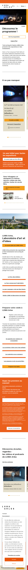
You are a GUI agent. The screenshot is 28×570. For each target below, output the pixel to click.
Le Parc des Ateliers (14, 277)
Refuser (14, 563)
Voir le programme (14, 36)
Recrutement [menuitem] (6, 516)
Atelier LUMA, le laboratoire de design (14, 295)
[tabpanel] (14, 196)
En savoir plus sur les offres (12, 159)
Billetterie (20, 567)
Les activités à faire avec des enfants (14, 347)
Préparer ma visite (14, 366)
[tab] (8, 137)
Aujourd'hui (14, 41)
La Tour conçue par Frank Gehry (14, 283)
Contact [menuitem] (4, 513)
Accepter (14, 559)
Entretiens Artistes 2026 (10, 488)
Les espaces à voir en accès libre (14, 361)
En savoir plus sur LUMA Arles (14, 245)
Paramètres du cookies (14, 555)
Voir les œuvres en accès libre (13, 188)
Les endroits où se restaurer (14, 354)
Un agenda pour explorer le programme (14, 339)
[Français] (18, 6)
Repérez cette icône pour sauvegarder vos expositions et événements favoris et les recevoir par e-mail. (16, 317)
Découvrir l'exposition (14, 124)
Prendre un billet (14, 120)
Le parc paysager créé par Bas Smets (14, 289)
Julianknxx (8, 486)
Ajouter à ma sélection (15, 127)
